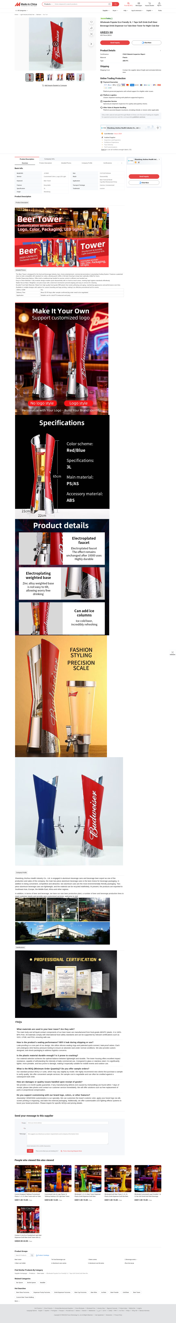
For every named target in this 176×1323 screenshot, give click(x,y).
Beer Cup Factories (80, 1292)
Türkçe (128, 1310)
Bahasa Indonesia (144, 1310)
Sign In (103, 150)
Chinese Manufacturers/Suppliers (64, 1308)
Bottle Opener (31, 1282)
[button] (117, 163)
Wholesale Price (90, 1308)
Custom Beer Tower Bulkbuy (25, 1297)
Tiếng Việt (134, 1310)
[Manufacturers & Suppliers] (26, 4)
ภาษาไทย (121, 1310)
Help (125, 10)
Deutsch (84, 1310)
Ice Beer (103, 1292)
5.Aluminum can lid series (96, 1263)
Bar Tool (45, 14)
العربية (99, 1310)
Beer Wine (94, 1292)
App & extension (136, 10)
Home (16, 14)
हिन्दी (115, 1310)
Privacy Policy (118, 1315)
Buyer (114, 10)
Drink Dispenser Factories (62, 1292)
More (16, 1301)
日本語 (110, 1310)
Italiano (78, 1310)
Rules (160, 10)
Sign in (159, 5)
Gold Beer (126, 1292)
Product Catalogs (43, 1255)
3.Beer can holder (20, 1263)
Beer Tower (136, 1292)
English (40, 1310)
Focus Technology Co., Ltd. (74, 1315)
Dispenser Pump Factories (42, 1292)
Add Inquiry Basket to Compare (56, 85)
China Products (48, 1308)
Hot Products (38, 1308)
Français (61, 1310)
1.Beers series (92, 1259)
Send (30, 1151)
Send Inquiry (115, 43)
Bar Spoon (19, 1282)
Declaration (109, 1315)
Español (47, 1310)
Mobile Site (132, 1308)
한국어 (104, 1310)
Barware (38, 14)
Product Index (123, 1308)
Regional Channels (112, 1308)
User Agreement (99, 1315)
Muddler (42, 1282)
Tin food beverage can (58, 1259)
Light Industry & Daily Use (27, 14)
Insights (139, 1308)
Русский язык (70, 1310)
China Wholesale (79, 1308)
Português (54, 1310)
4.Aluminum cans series (58, 1263)
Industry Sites (101, 1308)
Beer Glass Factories (22, 1292)
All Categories (21, 10)
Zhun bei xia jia (129, 1263)
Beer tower (18, 1259)
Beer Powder (115, 1292)
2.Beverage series (130, 1259)
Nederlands (92, 1310)
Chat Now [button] (147, 43)
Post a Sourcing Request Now (71, 1151)
